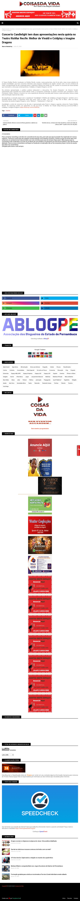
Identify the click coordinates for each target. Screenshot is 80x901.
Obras (13, 380)
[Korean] (34, 354)
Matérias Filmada (57, 376)
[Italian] (46, 357)
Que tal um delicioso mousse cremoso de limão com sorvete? (31, 849)
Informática (19, 376)
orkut (18, 380)
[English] (30, 357)
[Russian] (46, 354)
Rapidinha (66, 380)
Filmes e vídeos (71, 373)
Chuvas (58, 367)
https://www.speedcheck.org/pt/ (25, 828)
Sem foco (11, 383)
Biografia (45, 367)
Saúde (4, 383)
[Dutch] (50, 357)
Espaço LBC (38, 373)
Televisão (37, 383)
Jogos (27, 376)
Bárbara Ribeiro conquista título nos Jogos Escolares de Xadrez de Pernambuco (37, 866)
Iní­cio (63, 898)
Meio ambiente (69, 376)
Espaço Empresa (27, 373)
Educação (60, 370)
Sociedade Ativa (21, 383)
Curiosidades (20, 370)
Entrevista (5, 373)
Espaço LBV (47, 373)
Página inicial (5, 29)
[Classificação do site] (13, 772)
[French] (34, 357)
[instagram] (21, 303)
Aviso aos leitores (35, 367)
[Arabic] (30, 354)
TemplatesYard (16, 898)
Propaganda (47, 380)
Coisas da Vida (19, 886)
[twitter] (59, 298)
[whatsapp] (21, 308)
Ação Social (6, 367)
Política (31, 380)
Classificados (67, 367)
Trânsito (63, 383)
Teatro (30, 383)
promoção (38, 380)
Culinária (12, 370)
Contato (76, 898)
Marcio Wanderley (7, 46)
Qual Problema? (57, 380)
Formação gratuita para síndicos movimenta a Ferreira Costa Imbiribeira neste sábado (39, 874)
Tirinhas (56, 383)
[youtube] (59, 303)
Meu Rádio (6, 380)
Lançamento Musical (37, 376)
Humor (12, 376)
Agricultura (15, 367)
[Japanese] (38, 354)
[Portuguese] (50, 354)
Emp (67, 370)
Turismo (70, 383)
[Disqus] (40, 216)
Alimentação (24, 367)
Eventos (12, 29)
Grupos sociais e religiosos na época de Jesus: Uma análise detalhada (34, 841)
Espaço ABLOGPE (16, 373)
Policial (25, 380)
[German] (38, 357)
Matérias (47, 376)
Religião (74, 380)
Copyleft (4, 886)
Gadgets (5, 376)
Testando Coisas (46, 383)
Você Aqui (6, 386)
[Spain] (42, 357)
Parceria (69, 898)
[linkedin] (59, 308)
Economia (52, 370)
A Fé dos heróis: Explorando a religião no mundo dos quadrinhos (32, 857)
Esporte (55, 373)
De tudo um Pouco (42, 370)
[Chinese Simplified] (42, 354)
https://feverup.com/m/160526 (29, 107)
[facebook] (21, 298)
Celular (52, 367)
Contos (5, 370)
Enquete (73, 370)
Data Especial (30, 370)
